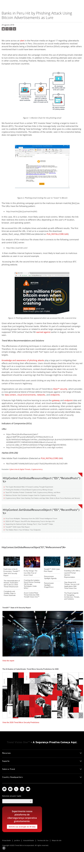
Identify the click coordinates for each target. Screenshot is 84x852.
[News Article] (42, 633)
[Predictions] (42, 694)
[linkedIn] (14, 28)
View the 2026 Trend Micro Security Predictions (20, 721)
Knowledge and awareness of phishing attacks (23, 360)
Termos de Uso (42, 840)
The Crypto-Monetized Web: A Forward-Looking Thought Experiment (28, 487)
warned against (43, 332)
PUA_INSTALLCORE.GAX (57, 234)
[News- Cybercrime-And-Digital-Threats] (3, 28)
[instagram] (22, 789)
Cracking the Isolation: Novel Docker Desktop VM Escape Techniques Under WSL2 (32, 584)
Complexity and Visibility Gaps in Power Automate (10, 593)
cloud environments (26, 394)
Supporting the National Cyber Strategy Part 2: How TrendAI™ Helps (28, 524)
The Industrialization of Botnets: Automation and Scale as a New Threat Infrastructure (12, 584)
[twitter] (10, 28)
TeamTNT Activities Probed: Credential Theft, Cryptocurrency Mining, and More (32, 492)
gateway (56, 400)
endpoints (55, 394)
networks (41, 394)
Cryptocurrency (37, 469)
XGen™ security (60, 389)
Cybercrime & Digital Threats (19, 469)
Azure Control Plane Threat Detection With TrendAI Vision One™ (31, 595)
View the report (8, 660)
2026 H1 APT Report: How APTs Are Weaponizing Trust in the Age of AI (29, 521)
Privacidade (6, 840)
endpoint (68, 400)
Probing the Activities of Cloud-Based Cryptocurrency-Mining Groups (28, 490)
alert (22, 40)
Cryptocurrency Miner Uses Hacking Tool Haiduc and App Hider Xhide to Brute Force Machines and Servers (42, 498)
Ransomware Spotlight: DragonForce (49, 585)
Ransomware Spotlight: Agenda (50, 577)
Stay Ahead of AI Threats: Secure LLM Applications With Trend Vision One (71, 585)
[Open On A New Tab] (16, 789)
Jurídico (17, 840)
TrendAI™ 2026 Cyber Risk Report (17, 527)
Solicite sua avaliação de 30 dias (21, 826)
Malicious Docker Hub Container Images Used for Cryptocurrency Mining (30, 495)
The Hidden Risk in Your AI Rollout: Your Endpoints (22, 530)
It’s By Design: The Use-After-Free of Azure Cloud (30, 573)
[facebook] (7, 28)
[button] (17, 801)
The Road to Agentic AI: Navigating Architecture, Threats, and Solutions (72, 596)
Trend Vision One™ (18, 742)
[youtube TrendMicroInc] (28, 789)
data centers (10, 394)
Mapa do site (56, 840)
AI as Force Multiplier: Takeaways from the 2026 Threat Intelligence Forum (30, 518)
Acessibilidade (28, 840)
